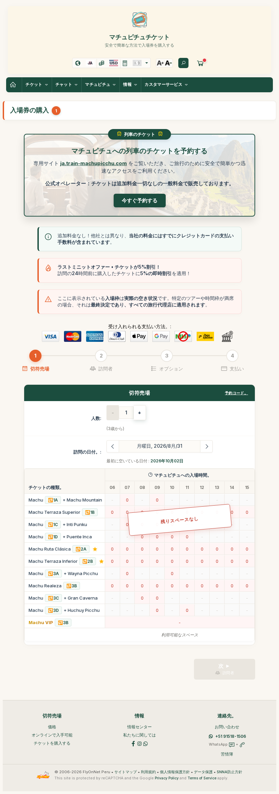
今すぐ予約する (140, 200)
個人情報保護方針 (175, 772)
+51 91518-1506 (230, 736)
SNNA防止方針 (229, 772)
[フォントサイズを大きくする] (160, 63)
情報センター (139, 726)
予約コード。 (236, 393)
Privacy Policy (167, 778)
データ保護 (203, 772)
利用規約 (148, 772)
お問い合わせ (227, 726)
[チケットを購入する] (200, 63)
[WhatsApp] (146, 743)
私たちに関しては (139, 734)
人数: (96, 418)
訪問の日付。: (87, 452)
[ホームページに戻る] (14, 84)
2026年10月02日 (166, 460)
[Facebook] (133, 743)
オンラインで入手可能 (52, 734)
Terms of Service (201, 778)
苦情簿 (227, 754)
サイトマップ (125, 772)
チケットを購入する (52, 743)
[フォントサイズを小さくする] (168, 63)
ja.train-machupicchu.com (93, 163)
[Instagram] (139, 743)
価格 (52, 726)
